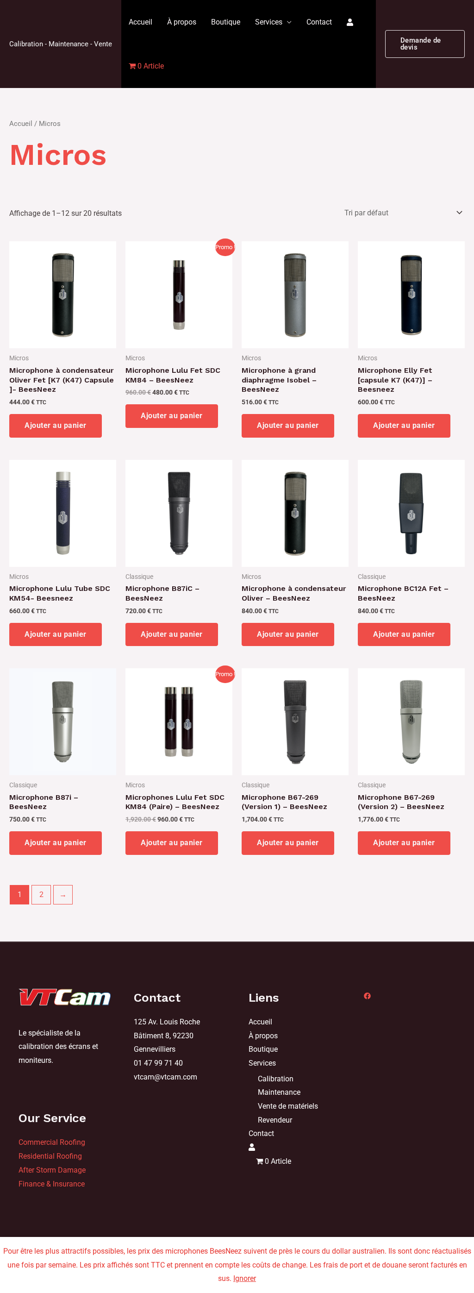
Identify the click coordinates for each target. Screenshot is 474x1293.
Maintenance (279, 1092)
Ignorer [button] (244, 1278)
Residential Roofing (50, 1156)
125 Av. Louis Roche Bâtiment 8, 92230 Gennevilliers (167, 1035)
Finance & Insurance (52, 1184)
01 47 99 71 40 (158, 1063)
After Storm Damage (52, 1170)
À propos (181, 22)
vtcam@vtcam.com (165, 1077)
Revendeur (275, 1120)
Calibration (275, 1078)
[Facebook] (367, 995)
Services (268, 22)
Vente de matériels (288, 1106)
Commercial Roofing (52, 1142)
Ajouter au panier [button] (56, 425)
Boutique (225, 22)
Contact (319, 22)
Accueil (140, 22)
